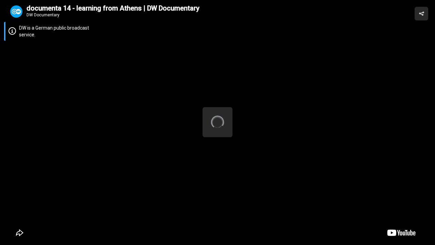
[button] (421, 13)
